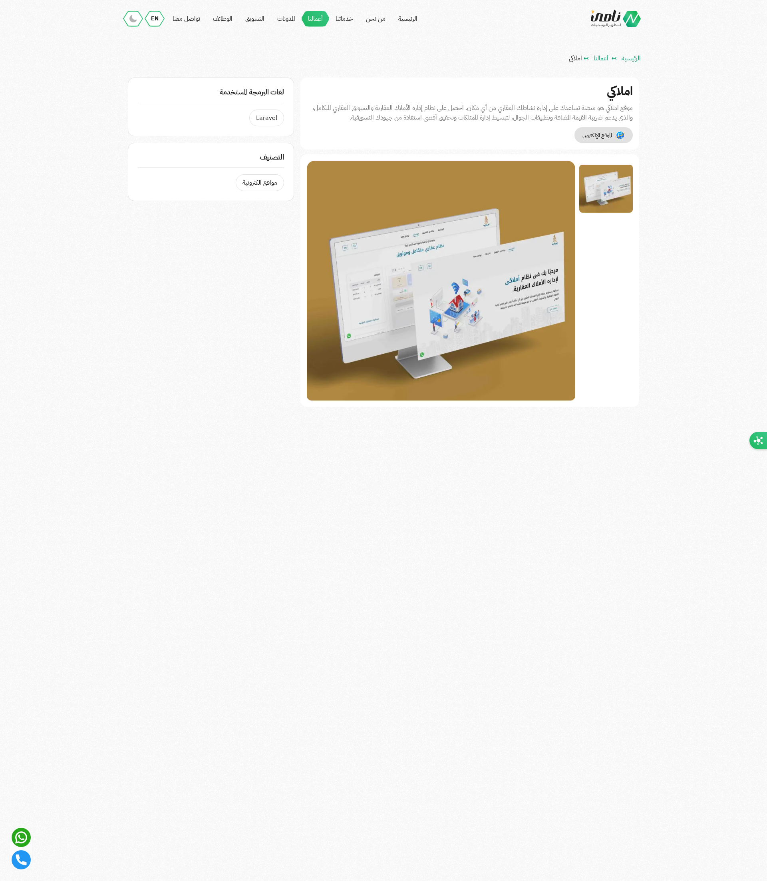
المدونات (286, 19)
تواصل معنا (186, 19)
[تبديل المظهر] (133, 19)
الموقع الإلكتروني (597, 135)
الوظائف (222, 19)
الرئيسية (407, 19)
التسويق (254, 19)
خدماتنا (344, 19)
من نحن (375, 19)
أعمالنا (315, 19)
